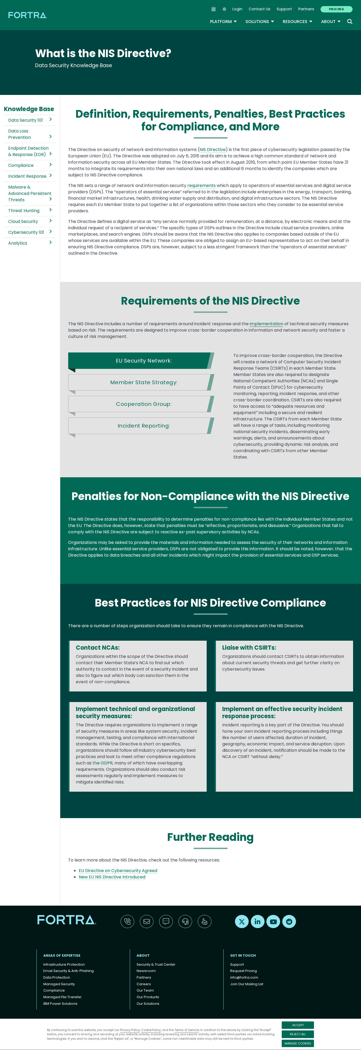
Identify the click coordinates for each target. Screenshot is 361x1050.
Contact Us (259, 9)
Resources (298, 22)
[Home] (28, 15)
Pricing (336, 9)
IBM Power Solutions (60, 1003)
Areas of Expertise (61, 955)
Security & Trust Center (156, 964)
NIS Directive (213, 149)
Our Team (145, 990)
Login (237, 9)
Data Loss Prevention (19, 134)
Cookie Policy (151, 1030)
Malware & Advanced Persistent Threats (30, 193)
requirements (201, 185)
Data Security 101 (25, 120)
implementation (266, 324)
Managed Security (59, 984)
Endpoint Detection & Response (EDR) (28, 151)
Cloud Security (23, 221)
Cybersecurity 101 (26, 232)
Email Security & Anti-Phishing (68, 970)
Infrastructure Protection (64, 964)
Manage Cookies (298, 1043)
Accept (298, 1025)
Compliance (21, 165)
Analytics (17, 243)
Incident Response (27, 176)
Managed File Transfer (62, 996)
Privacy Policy (130, 1030)
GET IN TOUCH (243, 955)
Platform (223, 22)
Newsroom (146, 970)
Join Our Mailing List (246, 984)
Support (284, 9)
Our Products (148, 996)
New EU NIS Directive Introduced (112, 877)
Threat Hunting (23, 211)
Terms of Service (186, 1030)
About (331, 22)
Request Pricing (243, 970)
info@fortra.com (244, 977)
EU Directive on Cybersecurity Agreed (118, 871)
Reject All (298, 1034)
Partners (306, 9)
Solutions (260, 22)
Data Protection (56, 977)
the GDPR (102, 763)
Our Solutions (148, 1003)
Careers (144, 984)
